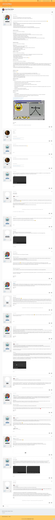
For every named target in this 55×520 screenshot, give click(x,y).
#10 (51, 281)
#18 (51, 436)
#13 (51, 326)
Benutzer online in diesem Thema (7, 511)
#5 (51, 171)
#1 (51, 14)
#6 (51, 191)
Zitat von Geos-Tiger (17, 268)
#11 (51, 295)
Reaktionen (5, 139)
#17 (51, 415)
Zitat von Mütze (17, 395)
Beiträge (4, 140)
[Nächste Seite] (7, 12)
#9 (51, 251)
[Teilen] (52, 12)
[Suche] (51, 1)
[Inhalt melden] (49, 126)
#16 (51, 393)
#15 (51, 376)
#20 (51, 481)
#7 (51, 216)
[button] (39, 1)
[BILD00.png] (29, 110)
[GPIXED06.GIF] (19, 449)
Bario (6, 10)
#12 (51, 313)
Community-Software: (28, 518)
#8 (51, 229)
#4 (51, 157)
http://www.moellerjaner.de (16, 138)
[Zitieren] (51, 126)
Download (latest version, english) (17, 99)
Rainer (19, 211)
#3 (51, 144)
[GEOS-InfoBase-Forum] (27, 4)
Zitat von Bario (16, 196)
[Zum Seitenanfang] (54, 519)
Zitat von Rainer (17, 404)
